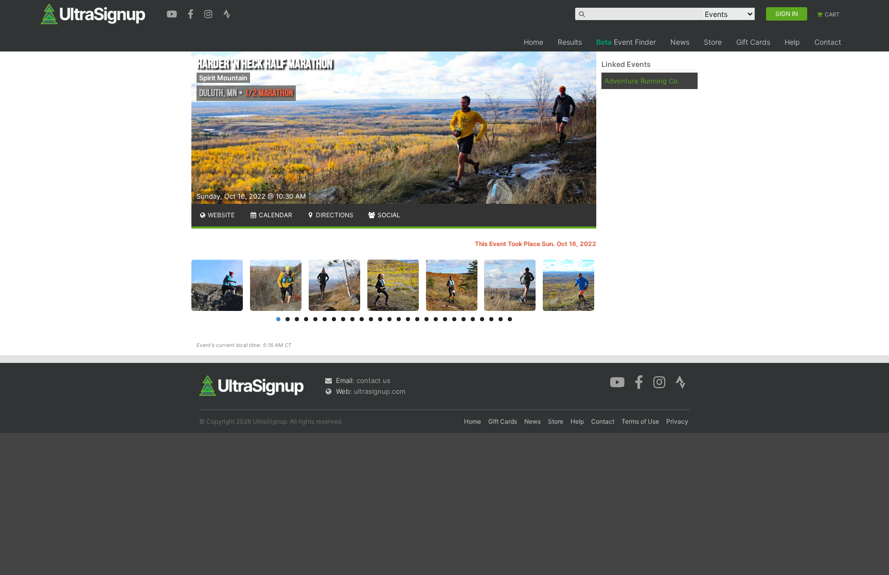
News (679, 42)
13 (389, 319)
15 (408, 319)
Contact (827, 42)
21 (463, 319)
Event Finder (626, 42)
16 (417, 319)
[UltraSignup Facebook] (192, 13)
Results (570, 42)
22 (473, 319)
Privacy (677, 421)
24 (491, 319)
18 (436, 319)
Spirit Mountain (223, 78)
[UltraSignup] (93, 13)
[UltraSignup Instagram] (209, 13)
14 (399, 319)
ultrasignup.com (379, 391)
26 (510, 319)
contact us (373, 380)
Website (220, 215)
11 (371, 319)
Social (388, 215)
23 (482, 319)
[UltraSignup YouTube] (173, 13)
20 (454, 319)
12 (380, 319)
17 (426, 319)
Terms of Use (640, 421)
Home (533, 42)
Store (713, 42)
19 (445, 319)
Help (792, 42)
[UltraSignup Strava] (227, 13)
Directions (333, 215)
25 (501, 319)
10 (362, 319)
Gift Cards (753, 42)
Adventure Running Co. (642, 81)
